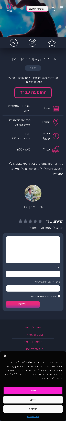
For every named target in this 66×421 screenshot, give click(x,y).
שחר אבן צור (33, 207)
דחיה (33, 400)
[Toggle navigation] (59, 6)
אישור (33, 390)
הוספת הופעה (37, 9)
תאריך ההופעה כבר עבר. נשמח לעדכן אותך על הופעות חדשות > (33, 80)
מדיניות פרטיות (33, 416)
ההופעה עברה (33, 92)
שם (58, 267)
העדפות (33, 409)
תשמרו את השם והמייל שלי (43, 296)
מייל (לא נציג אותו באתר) (48, 282)
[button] (5, 355)
